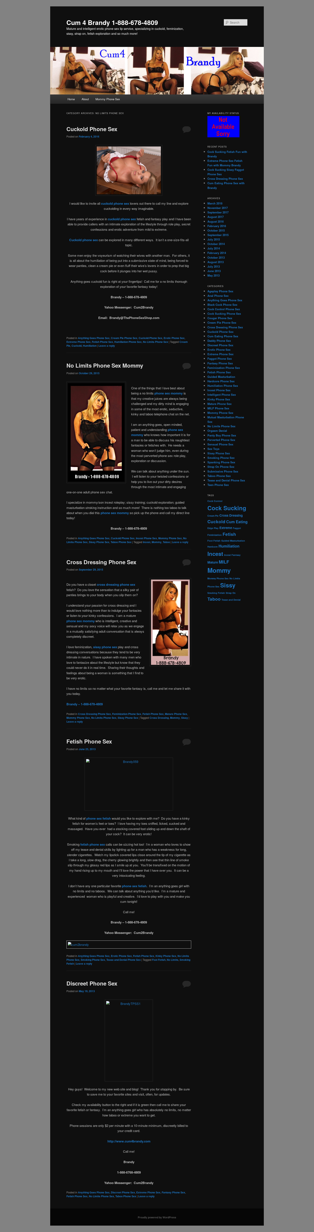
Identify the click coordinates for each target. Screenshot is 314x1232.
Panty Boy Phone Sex (221, 435)
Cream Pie (213, 515)
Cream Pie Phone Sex (124, 338)
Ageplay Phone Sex (220, 291)
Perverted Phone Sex (221, 440)
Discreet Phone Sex (91, 983)
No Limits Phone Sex (155, 342)
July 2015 (213, 239)
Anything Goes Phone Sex (94, 338)
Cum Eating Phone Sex (222, 336)
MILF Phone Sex (218, 408)
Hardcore (212, 546)
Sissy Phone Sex (99, 542)
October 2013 (216, 257)
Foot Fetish (159, 960)
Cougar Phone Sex (219, 318)
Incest (146, 542)
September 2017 (218, 212)
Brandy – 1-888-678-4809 (84, 704)
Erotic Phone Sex (174, 338)
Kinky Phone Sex (166, 956)
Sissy (184, 718)
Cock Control (214, 501)
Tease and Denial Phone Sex (123, 960)
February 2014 (216, 253)
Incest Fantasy (232, 555)
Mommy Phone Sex (107, 99)
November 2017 (217, 208)
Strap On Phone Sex (220, 467)
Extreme (225, 527)
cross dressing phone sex (116, 584)
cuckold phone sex (115, 203)
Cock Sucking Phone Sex (224, 314)
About (85, 99)
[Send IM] (128, 945)
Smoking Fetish (216, 592)
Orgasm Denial (217, 431)
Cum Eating (237, 522)
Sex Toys (213, 449)
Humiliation (90, 346)
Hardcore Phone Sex (221, 381)
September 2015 (218, 235)
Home (71, 99)
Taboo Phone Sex (121, 542)
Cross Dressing (159, 718)
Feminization (214, 534)
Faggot (237, 528)
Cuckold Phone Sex (91, 129)
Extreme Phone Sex (78, 342)
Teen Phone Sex (218, 485)
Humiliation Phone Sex (128, 342)
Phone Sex (213, 586)
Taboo (166, 542)
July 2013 (213, 266)
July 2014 (213, 248)
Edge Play (213, 528)
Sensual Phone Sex (220, 444)
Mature (212, 562)
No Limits (172, 960)
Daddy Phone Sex (219, 341)
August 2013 (215, 262)
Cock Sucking (226, 508)
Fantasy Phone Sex (173, 1192)
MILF (224, 562)
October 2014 (216, 244)
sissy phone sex (105, 647)
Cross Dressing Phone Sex (101, 562)
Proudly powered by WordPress (157, 1217)
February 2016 (216, 226)
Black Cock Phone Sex (222, 305)
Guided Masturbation (221, 377)
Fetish (229, 534)
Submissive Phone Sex (222, 471)
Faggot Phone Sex (219, 359)
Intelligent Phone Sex (221, 395)
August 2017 (215, 217)
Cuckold (77, 346)
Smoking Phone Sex (93, 960)
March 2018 (214, 203)
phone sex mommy (168, 393)
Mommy (156, 542)
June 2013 (214, 271)
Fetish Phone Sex (102, 342)
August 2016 (215, 221)
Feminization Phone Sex (126, 714)
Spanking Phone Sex (221, 462)
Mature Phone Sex (176, 714)
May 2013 (213, 275)
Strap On (231, 592)
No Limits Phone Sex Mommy (104, 365)
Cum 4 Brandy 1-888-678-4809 (112, 22)
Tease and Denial (231, 599)
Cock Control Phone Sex (223, 309)
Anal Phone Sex (218, 296)
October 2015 (216, 230)
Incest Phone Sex (146, 538)
